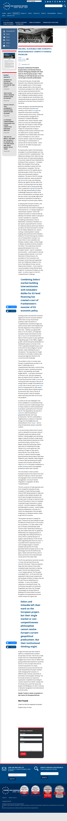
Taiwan (33, 423)
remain (20, 572)
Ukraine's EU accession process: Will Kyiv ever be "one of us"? (9, 83)
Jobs (3, 15)
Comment (22, 742)
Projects (24, 13)
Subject (21, 737)
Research (16, 13)
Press (30, 13)
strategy (20, 562)
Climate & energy (8, 24)
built (32, 686)
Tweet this (13, 311)
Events (43, 13)
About (9, 13)
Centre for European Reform (15, 6)
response (25, 336)
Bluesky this (13, 306)
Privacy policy (13, 797)
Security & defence (21, 22)
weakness (21, 413)
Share (8, 34)
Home (4, 13)
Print (7, 46)
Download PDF (10, 31)
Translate (34, 2)
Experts (59, 13)
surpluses (38, 379)
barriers (24, 464)
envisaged (36, 110)
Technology (20, 24)
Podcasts (36, 13)
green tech (39, 385)
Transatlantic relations (50, 22)
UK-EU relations (8, 22)
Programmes (51, 13)
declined (23, 180)
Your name (22, 733)
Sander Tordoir (21, 59)
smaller (20, 385)
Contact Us (11, 15)
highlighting (33, 188)
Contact (4, 797)
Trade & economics (35, 22)
